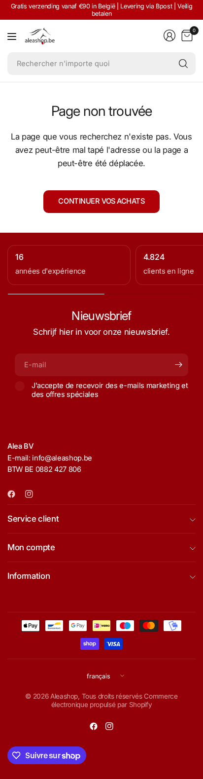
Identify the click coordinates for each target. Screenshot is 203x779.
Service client (33, 519)
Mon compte (31, 547)
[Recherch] (183, 63)
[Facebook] (15, 494)
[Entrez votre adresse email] (178, 365)
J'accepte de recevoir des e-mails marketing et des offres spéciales (110, 390)
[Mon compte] (169, 35)
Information (28, 576)
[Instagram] (33, 494)
